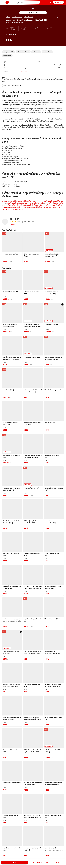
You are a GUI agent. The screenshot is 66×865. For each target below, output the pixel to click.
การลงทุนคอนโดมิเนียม (8, 52)
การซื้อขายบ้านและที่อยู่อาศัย (23, 52)
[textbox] (33, 146)
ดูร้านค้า (12, 224)
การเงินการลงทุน (36, 52)
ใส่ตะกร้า (57, 862)
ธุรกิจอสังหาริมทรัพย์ (47, 52)
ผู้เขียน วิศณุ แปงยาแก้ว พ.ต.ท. (14, 22)
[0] (50, 2)
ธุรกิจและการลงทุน (7, 55)
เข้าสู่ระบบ (59, 2)
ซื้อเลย (14, 862)
